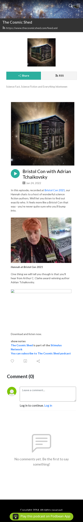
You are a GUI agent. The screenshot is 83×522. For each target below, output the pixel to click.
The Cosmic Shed (17, 22)
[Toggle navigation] (78, 5)
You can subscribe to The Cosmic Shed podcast (41, 353)
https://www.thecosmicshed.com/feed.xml (32, 28)
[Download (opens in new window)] (25, 361)
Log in (48, 405)
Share (25, 75)
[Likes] (12, 361)
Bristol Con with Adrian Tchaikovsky (47, 174)
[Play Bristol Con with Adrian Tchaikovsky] (15, 173)
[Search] (70, 5)
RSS (61, 75)
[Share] (38, 361)
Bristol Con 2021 (55, 190)
